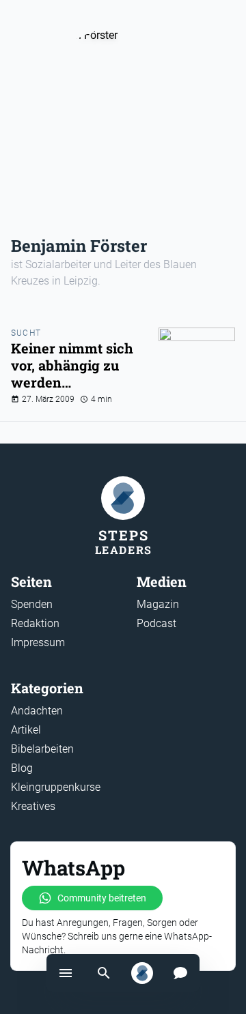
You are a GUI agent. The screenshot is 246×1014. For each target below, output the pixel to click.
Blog (22, 768)
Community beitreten (101, 898)
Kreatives (33, 806)
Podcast (156, 623)
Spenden (32, 604)
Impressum (38, 642)
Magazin (158, 604)
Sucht (26, 333)
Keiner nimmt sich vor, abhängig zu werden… (72, 365)
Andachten (37, 710)
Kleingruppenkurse (55, 787)
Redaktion (35, 623)
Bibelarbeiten (42, 748)
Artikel (26, 729)
